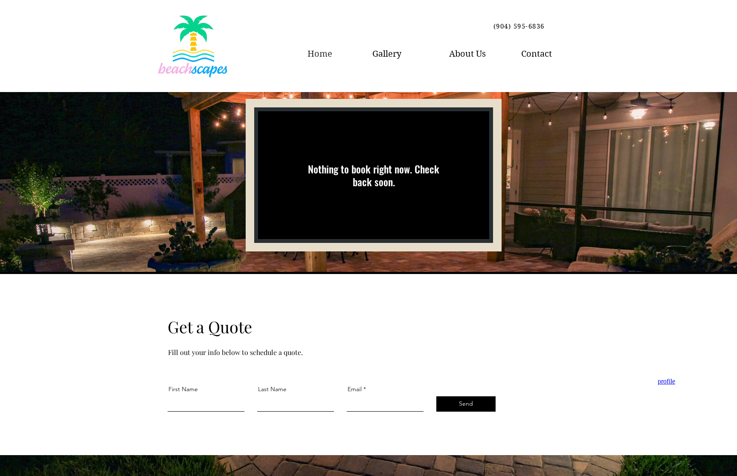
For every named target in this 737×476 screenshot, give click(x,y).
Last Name (272, 389)
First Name (183, 389)
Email (355, 389)
